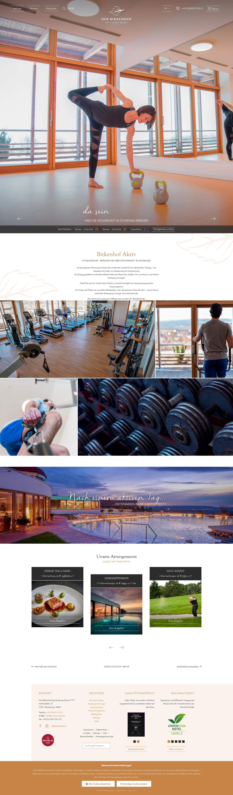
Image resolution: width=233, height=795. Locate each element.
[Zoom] (116, 116)
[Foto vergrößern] (194, 339)
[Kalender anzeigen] (96, 229)
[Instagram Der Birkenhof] (48, 726)
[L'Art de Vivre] (48, 740)
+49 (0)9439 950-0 (55, 712)
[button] (19, 218)
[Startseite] (116, 15)
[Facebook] (42, 726)
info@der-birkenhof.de (55, 716)
